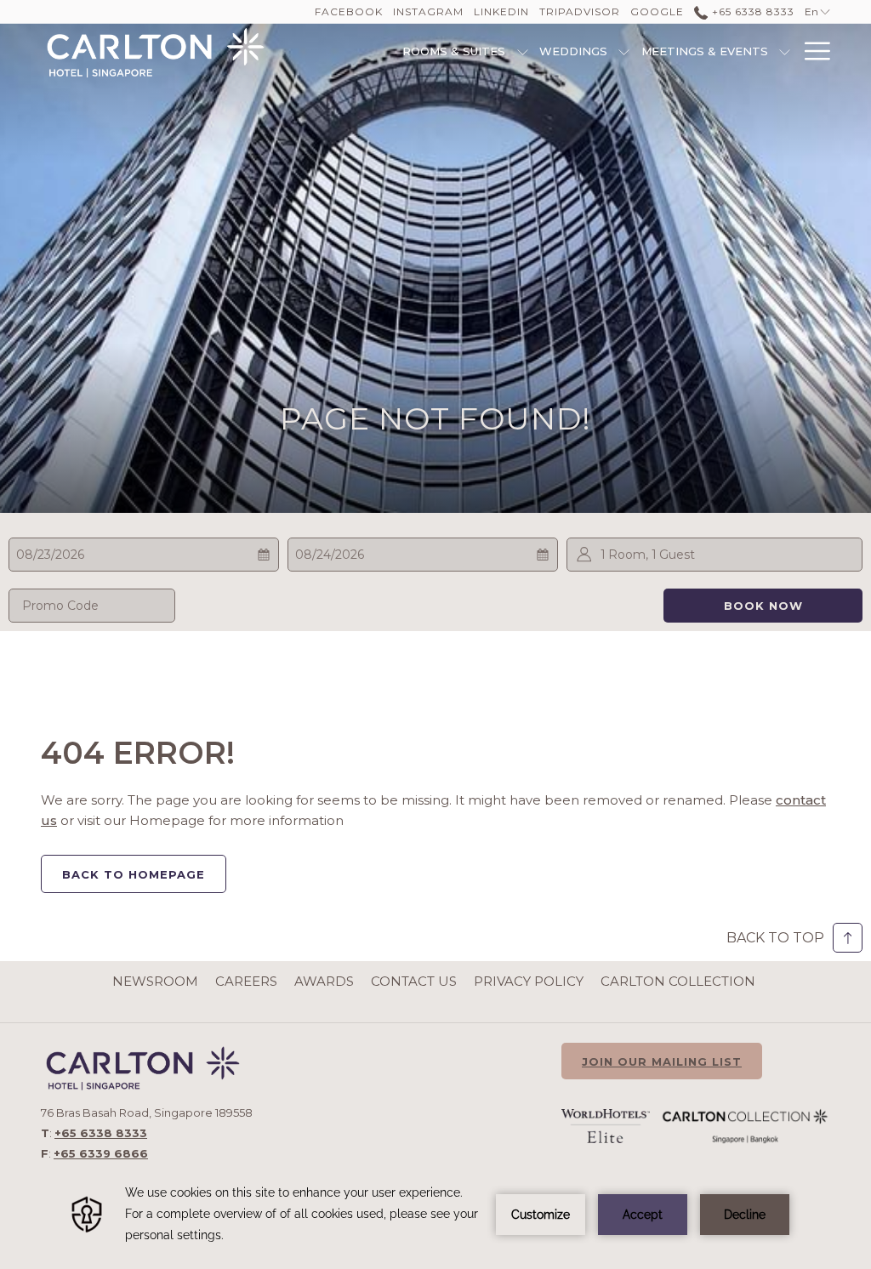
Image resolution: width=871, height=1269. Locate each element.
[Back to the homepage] (155, 53)
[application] (435, 1214)
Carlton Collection (678, 981)
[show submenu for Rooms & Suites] (522, 51)
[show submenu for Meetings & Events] (784, 51)
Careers (246, 981)
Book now (763, 605)
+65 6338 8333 (751, 11)
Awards (324, 981)
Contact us (414, 981)
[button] (100, 554)
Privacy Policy (529, 981)
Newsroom (155, 981)
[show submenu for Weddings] (624, 51)
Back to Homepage (133, 874)
